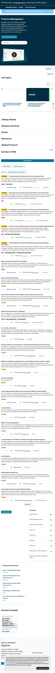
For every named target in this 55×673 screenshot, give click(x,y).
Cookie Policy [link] (31, 662)
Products (21, 7)
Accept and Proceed (43, 668)
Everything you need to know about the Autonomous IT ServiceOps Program (37, 90)
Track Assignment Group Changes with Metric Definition (16, 489)
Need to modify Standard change (9, 278)
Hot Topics (6, 78)
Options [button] (51, 150)
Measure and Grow (10, 126)
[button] (49, 68)
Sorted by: (3, 172)
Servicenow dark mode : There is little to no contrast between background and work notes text (25, 344)
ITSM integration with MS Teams (9, 472)
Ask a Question (27, 160)
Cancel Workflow (5, 456)
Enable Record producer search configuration (13, 311)
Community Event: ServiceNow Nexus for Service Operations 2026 (12, 90)
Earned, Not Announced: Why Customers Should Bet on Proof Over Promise (29, 193)
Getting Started (9, 119)
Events (5, 132)
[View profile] (27, 187)
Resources (6, 138)
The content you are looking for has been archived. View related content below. (24, 11)
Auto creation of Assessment (9, 328)
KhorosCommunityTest (7, 378)
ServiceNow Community (11, 7)
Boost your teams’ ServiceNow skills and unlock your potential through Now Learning (31, 226)
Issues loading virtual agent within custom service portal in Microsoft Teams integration (24, 391)
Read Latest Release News (9, 37)
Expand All (50, 74)
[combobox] (19, 42)
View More (27, 504)
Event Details (5, 631)
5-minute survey (19, 3)
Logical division (7, 408)
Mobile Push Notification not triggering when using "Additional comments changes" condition (25, 361)
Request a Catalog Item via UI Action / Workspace (14, 261)
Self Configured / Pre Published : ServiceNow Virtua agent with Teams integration (24, 439)
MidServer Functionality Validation (10, 423)
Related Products (10, 145)
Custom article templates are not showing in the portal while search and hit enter (22, 294)
